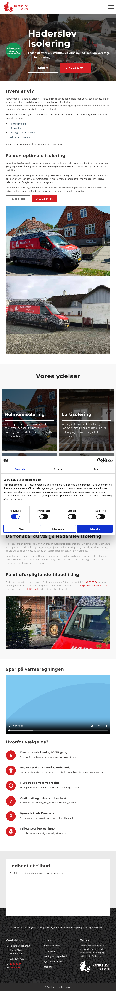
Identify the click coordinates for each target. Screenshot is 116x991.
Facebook (47, 966)
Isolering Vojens (72, 927)
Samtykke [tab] (20, 469)
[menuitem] (109, 7)
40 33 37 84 (91, 582)
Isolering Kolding (53, 927)
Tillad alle (95, 529)
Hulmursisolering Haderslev (28, 927)
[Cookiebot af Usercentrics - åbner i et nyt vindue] (99, 460)
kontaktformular (32, 589)
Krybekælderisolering (20, 137)
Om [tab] (96, 469)
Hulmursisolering (17, 123)
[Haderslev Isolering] (16, 7)
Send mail (15, 967)
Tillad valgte (58, 529)
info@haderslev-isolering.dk (93, 585)
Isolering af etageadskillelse (23, 132)
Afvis (21, 529)
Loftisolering (15, 128)
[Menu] (109, 7)
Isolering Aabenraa (92, 927)
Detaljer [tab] (58, 469)
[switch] (43, 516)
